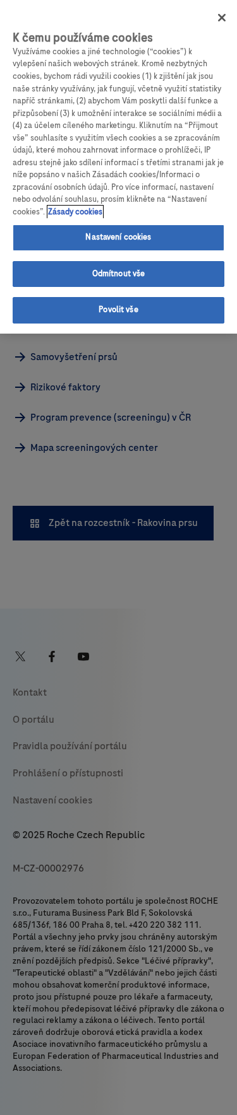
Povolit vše (118, 309)
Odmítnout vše (118, 273)
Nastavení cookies (118, 237)
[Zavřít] (222, 18)
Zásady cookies (75, 212)
